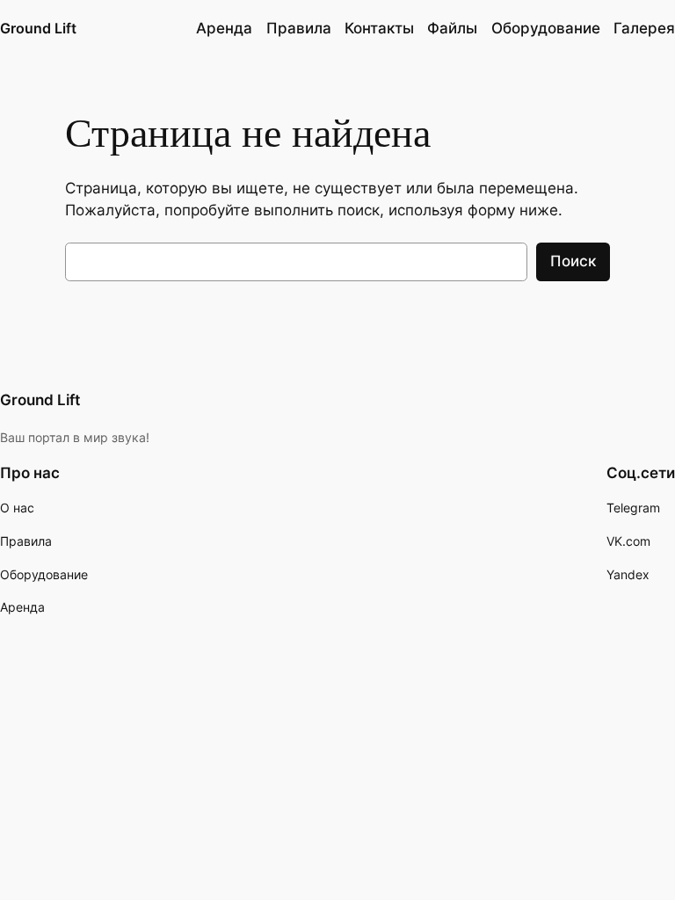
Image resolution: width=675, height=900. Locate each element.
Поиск (573, 261)
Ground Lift (38, 28)
